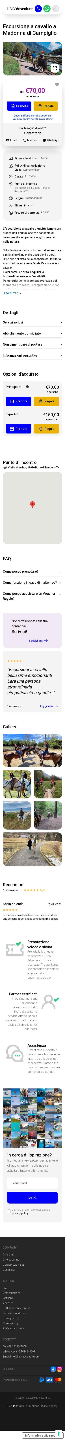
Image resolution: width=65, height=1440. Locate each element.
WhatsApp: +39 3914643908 (19, 1351)
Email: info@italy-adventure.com (21, 1356)
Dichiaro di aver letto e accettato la (31, 1211)
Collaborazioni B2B (14, 1264)
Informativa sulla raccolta (42, 1435)
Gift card (8, 1298)
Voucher (8, 1303)
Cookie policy (10, 1323)
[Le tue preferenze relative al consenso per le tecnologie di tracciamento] (58, 1433)
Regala (49, 106)
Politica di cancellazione (16, 1308)
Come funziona (11, 1292)
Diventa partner (11, 1259)
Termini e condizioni (14, 1313)
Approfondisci (31, 169)
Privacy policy (11, 1318)
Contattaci (9, 1269)
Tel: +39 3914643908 (15, 1346)
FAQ (5, 1287)
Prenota (22, 106)
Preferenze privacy (13, 1328)
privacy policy (20, 1213)
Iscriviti (32, 1197)
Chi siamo (8, 1254)
